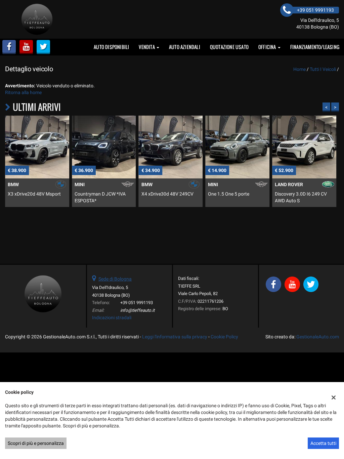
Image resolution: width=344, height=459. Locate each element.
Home (299, 69)
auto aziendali (184, 46)
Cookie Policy (224, 336)
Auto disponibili (111, 46)
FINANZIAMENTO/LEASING (314, 46)
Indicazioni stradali (111, 317)
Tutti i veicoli (323, 69)
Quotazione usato (229, 46)
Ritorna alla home (23, 92)
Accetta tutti (323, 443)
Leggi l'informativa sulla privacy (174, 336)
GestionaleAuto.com (317, 336)
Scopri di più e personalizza (36, 443)
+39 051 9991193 (136, 302)
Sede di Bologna (115, 279)
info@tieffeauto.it (137, 310)
